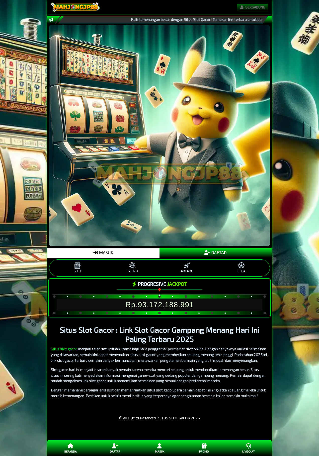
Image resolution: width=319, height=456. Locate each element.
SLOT (77, 271)
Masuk (159, 451)
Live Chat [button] (248, 451)
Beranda (70, 451)
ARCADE (187, 271)
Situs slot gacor (64, 349)
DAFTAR (218, 252)
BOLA (241, 271)
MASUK (105, 252)
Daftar (115, 451)
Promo (204, 451)
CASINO (132, 271)
